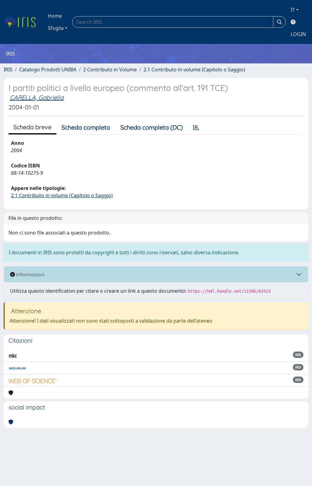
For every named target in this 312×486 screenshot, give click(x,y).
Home (55, 16)
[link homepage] (22, 22)
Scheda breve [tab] (32, 127)
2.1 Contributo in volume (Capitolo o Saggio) (194, 69)
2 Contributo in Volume (110, 69)
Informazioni (29, 274)
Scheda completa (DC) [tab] (151, 127)
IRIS (8, 69)
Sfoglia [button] (56, 28)
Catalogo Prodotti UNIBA (47, 69)
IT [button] (293, 9)
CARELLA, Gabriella (37, 97)
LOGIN (298, 34)
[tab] (196, 127)
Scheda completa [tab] (86, 127)
